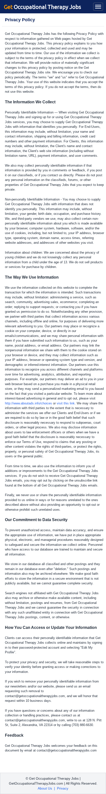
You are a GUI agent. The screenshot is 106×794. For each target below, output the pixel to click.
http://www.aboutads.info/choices (28, 403)
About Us (45, 788)
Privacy (62, 788)
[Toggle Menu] (98, 7)
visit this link (66, 403)
